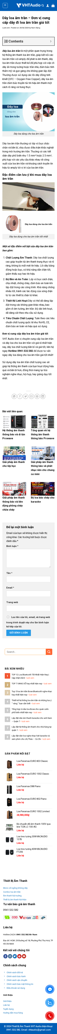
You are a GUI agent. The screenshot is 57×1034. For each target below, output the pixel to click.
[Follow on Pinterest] (19, 956)
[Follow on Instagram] (10, 956)
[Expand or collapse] (51, 41)
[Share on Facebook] (19, 396)
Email (10, 587)
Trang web (12, 602)
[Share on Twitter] (25, 396)
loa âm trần (13, 143)
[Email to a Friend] (31, 396)
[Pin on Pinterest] (37, 396)
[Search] (42, 5)
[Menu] (5, 5)
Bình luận (12, 546)
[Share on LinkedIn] (42, 396)
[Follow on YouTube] (24, 956)
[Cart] (53, 5)
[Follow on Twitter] (15, 956)
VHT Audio (8, 338)
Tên (9, 573)
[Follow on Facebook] (5, 956)
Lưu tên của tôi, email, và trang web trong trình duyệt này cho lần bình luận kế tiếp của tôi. (28, 622)
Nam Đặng (35, 28)
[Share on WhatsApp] (14, 396)
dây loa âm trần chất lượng (26, 362)
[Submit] (49, 652)
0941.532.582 (10, 909)
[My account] (47, 5)
